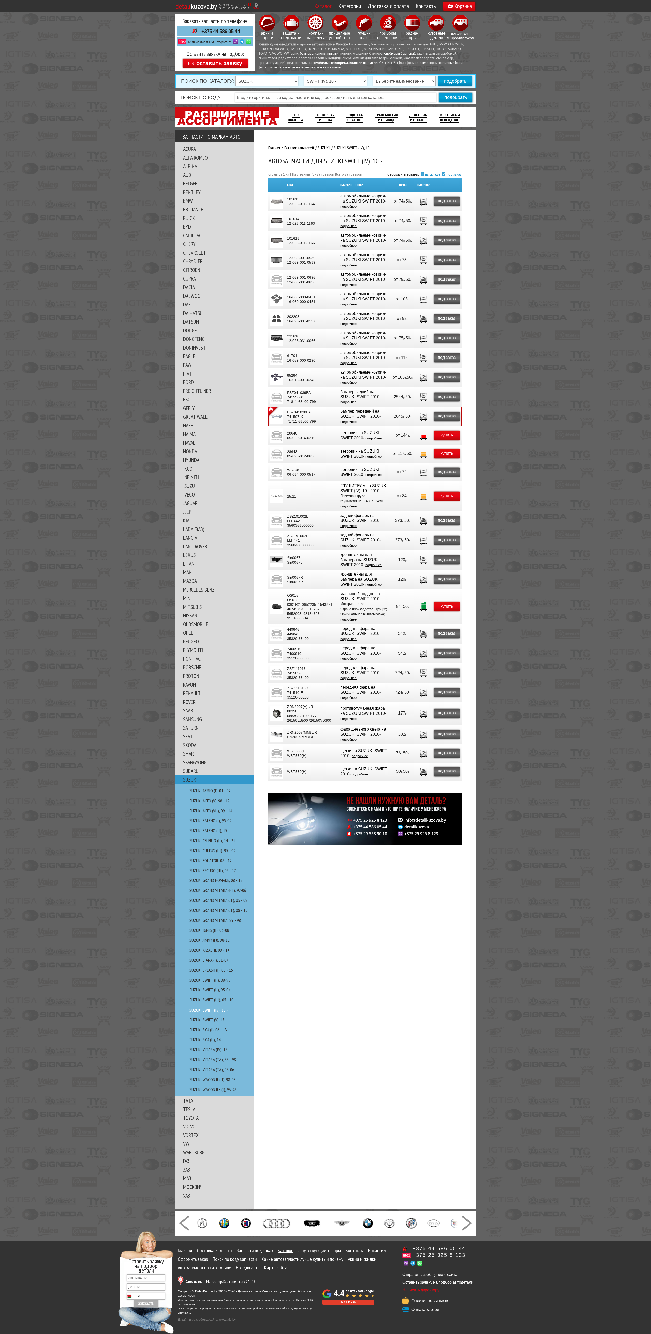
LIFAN (188, 563)
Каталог (323, 6)
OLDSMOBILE (195, 624)
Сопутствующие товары (319, 1250)
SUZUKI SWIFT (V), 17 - (208, 1020)
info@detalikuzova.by (425, 820)
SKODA (189, 745)
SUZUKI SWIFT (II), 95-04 (209, 990)
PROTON (191, 675)
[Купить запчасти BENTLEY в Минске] (342, 1222)
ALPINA (190, 166)
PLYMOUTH (194, 650)
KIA (186, 520)
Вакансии (377, 1250)
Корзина (463, 6)
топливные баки (450, 63)
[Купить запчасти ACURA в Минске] (202, 1222)
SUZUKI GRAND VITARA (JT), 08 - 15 (218, 910)
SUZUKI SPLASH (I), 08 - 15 (211, 970)
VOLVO (189, 1126)
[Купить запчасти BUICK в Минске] (411, 1222)
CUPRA (189, 278)
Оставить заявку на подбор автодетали (437, 1282)
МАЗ (187, 1178)
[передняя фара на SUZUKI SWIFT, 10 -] (276, 634)
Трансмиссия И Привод (386, 117)
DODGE (190, 330)
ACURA (189, 148)
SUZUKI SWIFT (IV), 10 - (208, 1010)
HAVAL (189, 442)
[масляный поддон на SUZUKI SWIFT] (276, 607)
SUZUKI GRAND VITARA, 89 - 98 (215, 920)
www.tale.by (227, 1319)
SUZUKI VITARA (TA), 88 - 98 (212, 1059)
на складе (432, 174)
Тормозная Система (325, 117)
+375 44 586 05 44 (220, 31)
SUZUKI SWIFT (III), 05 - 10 (211, 1000)
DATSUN (191, 321)
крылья (333, 54)
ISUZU (189, 485)
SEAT (188, 736)
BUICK (189, 218)
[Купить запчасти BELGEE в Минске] (311, 1222)
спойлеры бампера (399, 54)
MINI (187, 598)
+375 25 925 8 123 (201, 42)
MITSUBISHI (194, 606)
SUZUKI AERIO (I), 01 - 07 (210, 791)
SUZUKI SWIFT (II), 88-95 (209, 980)
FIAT (187, 373)
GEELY (189, 408)
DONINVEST (194, 347)
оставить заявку (219, 63)
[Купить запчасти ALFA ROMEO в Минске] (224, 1222)
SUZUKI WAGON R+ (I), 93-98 (212, 1089)
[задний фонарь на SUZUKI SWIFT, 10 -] (276, 521)
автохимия (282, 67)
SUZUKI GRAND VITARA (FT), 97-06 (217, 890)
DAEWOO (192, 295)
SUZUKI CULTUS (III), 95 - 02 (212, 851)
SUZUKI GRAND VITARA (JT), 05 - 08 (218, 900)
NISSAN (190, 615)
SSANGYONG (195, 762)
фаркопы (266, 67)
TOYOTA (191, 1117)
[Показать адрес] (256, 6)
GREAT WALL (195, 416)
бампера (306, 54)
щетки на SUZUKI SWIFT (363, 751)
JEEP (187, 511)
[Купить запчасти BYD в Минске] (433, 1222)
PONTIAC (192, 658)
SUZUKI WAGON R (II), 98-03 (212, 1079)
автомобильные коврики (328, 63)
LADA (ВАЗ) (193, 529)
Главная (185, 1250)
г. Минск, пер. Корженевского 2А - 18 (220, 1281)
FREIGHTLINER (197, 390)
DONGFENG (194, 339)
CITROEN (191, 269)
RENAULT (192, 693)
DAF (187, 304)
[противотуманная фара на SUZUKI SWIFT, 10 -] (276, 713)
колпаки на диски (363, 63)
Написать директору (420, 1290)
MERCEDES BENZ (199, 589)
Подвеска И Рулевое (354, 117)
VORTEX (191, 1135)
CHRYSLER (193, 261)
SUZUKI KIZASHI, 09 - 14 (209, 950)
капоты (320, 54)
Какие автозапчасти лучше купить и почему (302, 1259)
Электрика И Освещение (449, 117)
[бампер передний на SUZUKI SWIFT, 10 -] (276, 417)
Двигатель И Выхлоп (418, 117)
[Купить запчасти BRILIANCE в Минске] (389, 1222)
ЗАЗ (186, 1169)
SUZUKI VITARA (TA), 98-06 (211, 1070)
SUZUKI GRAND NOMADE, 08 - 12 (215, 880)
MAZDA (190, 580)
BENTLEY (192, 192)
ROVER (189, 701)
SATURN (191, 727)
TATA (188, 1100)
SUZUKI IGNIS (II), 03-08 (209, 930)
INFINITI (191, 477)
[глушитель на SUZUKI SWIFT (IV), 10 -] (276, 496)
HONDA (190, 451)
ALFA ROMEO (195, 157)
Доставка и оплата (388, 6)
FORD (188, 382)
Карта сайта (275, 1267)
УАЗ (186, 1195)
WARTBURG (194, 1152)
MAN (187, 572)
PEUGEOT (192, 641)
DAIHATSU (193, 313)
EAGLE (189, 356)
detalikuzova (416, 827)
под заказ (454, 174)
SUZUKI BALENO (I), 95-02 (210, 821)
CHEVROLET (194, 252)
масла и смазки (329, 67)
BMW (188, 200)
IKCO (188, 468)
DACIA (189, 287)
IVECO (189, 494)
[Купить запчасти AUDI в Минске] (277, 1222)
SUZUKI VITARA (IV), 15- (209, 1049)
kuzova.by (196, 6)
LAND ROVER (195, 546)
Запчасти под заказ (254, 1250)
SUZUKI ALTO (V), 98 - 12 (209, 801)
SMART (189, 753)
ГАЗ (186, 1161)
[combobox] (134, 1296)
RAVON (189, 684)
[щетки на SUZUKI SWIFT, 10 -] (276, 753)
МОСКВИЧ (192, 1186)
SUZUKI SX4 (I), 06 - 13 (208, 1030)
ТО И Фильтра (295, 117)
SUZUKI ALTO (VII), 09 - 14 (210, 811)
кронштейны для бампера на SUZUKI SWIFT (359, 559)
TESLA (189, 1109)
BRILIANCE (193, 209)
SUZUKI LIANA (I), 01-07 (208, 960)
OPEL (188, 632)
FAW (187, 364)
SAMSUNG (192, 719)
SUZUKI (190, 779)
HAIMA (189, 434)
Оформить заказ (193, 1259)
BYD (187, 226)
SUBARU (191, 770)
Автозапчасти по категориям (204, 1267)
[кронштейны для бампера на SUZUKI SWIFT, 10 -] (276, 560)
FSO (187, 399)
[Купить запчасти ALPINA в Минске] (246, 1222)
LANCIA (190, 537)
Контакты (426, 6)
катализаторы (425, 63)
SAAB (188, 710)
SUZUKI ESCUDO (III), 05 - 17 (212, 870)
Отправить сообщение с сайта (429, 1274)
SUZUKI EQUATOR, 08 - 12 (210, 860)
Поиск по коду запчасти (235, 1259)
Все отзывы (348, 1302)
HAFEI (188, 425)
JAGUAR (190, 503)
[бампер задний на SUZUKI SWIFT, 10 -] (276, 397)
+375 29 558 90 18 (370, 833)
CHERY (189, 243)
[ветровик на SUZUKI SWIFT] (276, 435)
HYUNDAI (192, 459)
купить (447, 435)
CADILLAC (192, 235)
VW (186, 1143)
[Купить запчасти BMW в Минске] (367, 1222)
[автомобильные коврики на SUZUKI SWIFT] (276, 201)
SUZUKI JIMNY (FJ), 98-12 (209, 940)
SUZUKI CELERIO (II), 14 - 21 (212, 840)
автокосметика (304, 67)
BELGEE (190, 183)
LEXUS (189, 555)
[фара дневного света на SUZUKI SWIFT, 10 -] (276, 734)
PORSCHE (192, 667)
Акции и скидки (362, 1259)
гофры (408, 63)
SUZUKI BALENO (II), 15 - (209, 830)
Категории (349, 6)
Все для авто (248, 1267)
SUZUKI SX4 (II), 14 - (206, 1040)
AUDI (188, 174)
